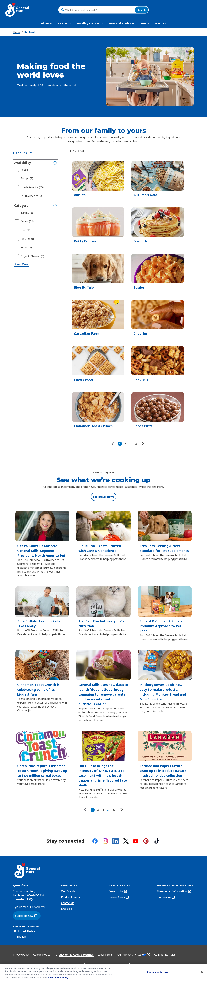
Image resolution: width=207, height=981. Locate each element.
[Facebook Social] (95, 841)
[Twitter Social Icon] (126, 841)
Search (142, 9)
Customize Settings (158, 971)
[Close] (201, 971)
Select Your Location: (26, 926)
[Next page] (142, 444)
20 (113, 810)
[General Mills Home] (17, 10)
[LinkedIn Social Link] (116, 841)
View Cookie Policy (58, 977)
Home (16, 31)
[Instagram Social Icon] (105, 841)
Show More (21, 264)
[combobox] (99, 10)
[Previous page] (113, 444)
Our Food (29, 31)
